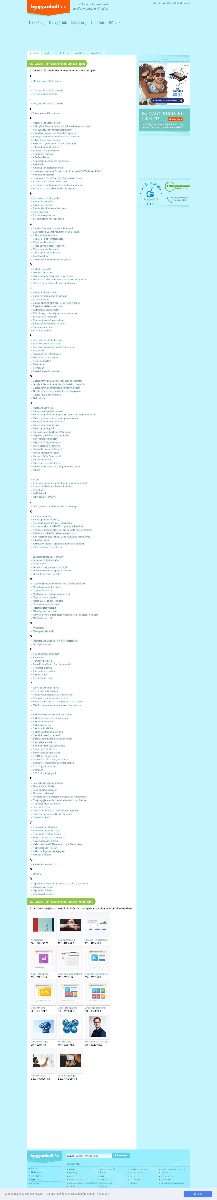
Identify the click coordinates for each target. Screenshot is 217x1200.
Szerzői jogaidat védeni (44, 766)
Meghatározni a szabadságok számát (51, 594)
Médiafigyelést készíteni (45, 611)
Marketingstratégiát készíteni (47, 587)
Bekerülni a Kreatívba (43, 201)
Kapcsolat (35, 1183)
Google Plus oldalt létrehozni (47, 395)
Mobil (133, 1176)
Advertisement (37, 1176)
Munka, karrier (167, 1176)
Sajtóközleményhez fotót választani (50, 718)
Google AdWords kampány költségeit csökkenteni (57, 381)
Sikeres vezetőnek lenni (45, 749)
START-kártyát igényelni (45, 756)
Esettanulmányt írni (42, 327)
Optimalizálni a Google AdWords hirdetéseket (55, 641)
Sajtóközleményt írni (43, 721)
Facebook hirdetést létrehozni (47, 340)
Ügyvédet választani (43, 887)
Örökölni (37, 874)
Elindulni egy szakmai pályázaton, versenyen (55, 313)
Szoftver (134, 1183)
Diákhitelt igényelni (42, 269)
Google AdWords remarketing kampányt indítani (56, 388)
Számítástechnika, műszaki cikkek (83, 1183)
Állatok (71, 1169)
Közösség (79, 22)
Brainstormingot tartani (44, 215)
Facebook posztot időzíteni (46, 343)
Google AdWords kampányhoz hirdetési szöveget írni (59, 384)
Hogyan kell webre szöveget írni (48, 449)
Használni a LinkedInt (43, 408)
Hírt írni (36, 470)
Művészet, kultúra (76, 1180)
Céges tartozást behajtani (45, 249)
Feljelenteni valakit (42, 361)
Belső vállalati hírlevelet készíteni (49, 208)
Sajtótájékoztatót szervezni (46, 735)
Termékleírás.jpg (38, 1076)
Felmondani (38, 368)
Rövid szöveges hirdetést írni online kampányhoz (57, 705)
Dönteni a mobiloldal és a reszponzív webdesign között (60, 279)
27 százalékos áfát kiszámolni (48, 90)
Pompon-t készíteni (42, 661)
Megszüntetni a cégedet (45, 597)
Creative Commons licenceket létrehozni (53, 228)
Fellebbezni (38, 364)
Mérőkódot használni (43, 618)
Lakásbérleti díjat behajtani (46, 560)
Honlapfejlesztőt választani (46, 453)
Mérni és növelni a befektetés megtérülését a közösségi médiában (65, 615)
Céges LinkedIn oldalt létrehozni (48, 246)
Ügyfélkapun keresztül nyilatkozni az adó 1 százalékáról (60, 884)
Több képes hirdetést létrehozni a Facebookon (55, 810)
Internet (72, 1176)
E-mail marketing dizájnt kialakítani (50, 296)
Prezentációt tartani (42, 668)
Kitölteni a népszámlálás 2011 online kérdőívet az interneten (62, 530)
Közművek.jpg (64, 1041)
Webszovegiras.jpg (67, 1076)
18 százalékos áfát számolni (47, 81)
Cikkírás (98, 22)
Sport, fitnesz (166, 1180)
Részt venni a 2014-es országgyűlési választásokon (58, 701)
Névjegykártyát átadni (43, 631)
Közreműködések (165, 2)
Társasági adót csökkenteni (46, 804)
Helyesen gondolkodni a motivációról (51, 435)
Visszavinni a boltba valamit (47, 834)
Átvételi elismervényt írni (45, 864)
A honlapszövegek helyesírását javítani (52, 130)
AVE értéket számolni (43, 175)
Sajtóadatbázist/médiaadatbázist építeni (52, 715)
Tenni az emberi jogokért (45, 790)
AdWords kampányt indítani (46, 140)
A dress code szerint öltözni (46, 123)
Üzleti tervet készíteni (44, 894)
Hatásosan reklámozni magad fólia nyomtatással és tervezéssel (64, 415)
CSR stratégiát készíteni (45, 235)
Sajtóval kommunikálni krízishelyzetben (52, 739)
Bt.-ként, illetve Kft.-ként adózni (48, 219)
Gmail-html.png (38, 1008)
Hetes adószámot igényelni (46, 446)
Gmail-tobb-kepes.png (95, 1008)
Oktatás (103, 1180)
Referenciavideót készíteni (46, 688)
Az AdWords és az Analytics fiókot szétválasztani (57, 178)
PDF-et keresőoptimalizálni (46, 654)
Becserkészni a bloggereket (46, 198)
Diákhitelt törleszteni (43, 273)
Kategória (34, 53)
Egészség (73, 1173)
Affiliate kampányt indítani (46, 147)
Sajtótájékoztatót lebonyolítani (48, 732)
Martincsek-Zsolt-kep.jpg (96, 1041)
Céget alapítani (40, 256)
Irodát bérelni (39, 493)
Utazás (72, 1186)
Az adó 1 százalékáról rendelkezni (50, 181)
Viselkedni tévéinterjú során (46, 830)
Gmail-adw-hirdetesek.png (70, 974)
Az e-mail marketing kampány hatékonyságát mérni (58, 185)
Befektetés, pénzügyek (140, 1169)
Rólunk (115, 22)
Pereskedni (38, 657)
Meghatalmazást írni (43, 591)
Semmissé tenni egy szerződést (49, 746)
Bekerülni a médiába (43, 205)
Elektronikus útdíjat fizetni (46, 310)
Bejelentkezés (183, 2)
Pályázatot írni (40, 675)
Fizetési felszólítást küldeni (46, 371)
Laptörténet (80, 53)
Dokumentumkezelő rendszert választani (53, 276)
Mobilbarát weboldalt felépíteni (48, 601)
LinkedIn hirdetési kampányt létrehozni (52, 570)
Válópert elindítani (42, 855)
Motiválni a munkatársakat (46, 604)
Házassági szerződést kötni (46, 463)
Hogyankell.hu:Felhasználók (47, 354)
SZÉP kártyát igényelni (44, 773)
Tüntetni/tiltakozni (42, 817)
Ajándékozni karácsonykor (46, 150)
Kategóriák (58, 22)
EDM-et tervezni (41, 299)
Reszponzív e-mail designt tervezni (50, 698)
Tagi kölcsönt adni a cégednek (48, 783)
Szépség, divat (106, 1183)
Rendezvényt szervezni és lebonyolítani (52, 695)
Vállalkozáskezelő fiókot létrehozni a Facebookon (57, 844)
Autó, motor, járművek (109, 1169)
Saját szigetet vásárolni (44, 742)
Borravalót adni (40, 212)
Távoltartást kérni (41, 807)
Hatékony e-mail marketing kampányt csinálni (55, 418)
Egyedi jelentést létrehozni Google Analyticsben (56, 303)
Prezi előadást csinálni (44, 671)
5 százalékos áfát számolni (46, 113)
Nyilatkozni (38, 628)
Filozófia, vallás (137, 1173)
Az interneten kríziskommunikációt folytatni (54, 188)
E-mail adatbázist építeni (45, 292)
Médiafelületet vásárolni (44, 608)
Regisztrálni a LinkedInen (45, 691)
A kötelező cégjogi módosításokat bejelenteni (55, 133)
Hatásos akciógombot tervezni (48, 411)
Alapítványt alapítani (43, 154)
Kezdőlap (37, 22)
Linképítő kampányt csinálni (47, 574)
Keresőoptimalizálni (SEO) (46, 519)
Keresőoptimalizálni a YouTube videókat (52, 523)
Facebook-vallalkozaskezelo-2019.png (97, 940)
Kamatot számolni (42, 516)
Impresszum (36, 1180)
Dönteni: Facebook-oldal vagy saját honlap (54, 283)
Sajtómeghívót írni (42, 725)
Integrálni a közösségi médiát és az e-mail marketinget (60, 483)
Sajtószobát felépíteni (43, 728)
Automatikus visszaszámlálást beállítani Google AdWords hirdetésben (67, 171)
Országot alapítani (42, 644)
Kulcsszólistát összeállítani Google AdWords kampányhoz (61, 537)
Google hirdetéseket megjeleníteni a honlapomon (57, 391)
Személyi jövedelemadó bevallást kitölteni (53, 763)
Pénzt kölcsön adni (42, 678)
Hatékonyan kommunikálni (46, 425)
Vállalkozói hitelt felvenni (45, 848)
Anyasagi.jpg (37, 940)
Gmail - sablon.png (39, 974)
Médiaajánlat (36, 1172)
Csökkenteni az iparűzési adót (48, 239)
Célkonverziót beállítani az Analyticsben (52, 259)
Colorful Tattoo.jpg (66, 940)
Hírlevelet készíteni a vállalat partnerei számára (56, 466)
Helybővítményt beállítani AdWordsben (52, 432)
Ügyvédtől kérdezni (42, 890)
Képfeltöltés (96, 53)
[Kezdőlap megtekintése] (49, 8)
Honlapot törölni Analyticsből (47, 456)
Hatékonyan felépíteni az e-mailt (49, 422)
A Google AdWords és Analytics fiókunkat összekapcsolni (61, 126)
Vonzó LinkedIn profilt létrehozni (48, 837)
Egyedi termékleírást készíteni (48, 306)
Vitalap (154, 2)
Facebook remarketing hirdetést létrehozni (53, 347)
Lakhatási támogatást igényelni (48, 557)
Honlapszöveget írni (43, 459)
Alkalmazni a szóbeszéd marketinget (51, 161)
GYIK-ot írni (39, 398)
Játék (102, 1176)
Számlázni (38, 770)
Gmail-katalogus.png (67, 1008)
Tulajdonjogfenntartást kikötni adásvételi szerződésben (60, 800)
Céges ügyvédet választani (46, 252)
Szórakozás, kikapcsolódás (172, 1183)
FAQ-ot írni (38, 350)
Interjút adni (39, 490)
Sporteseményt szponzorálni (47, 753)
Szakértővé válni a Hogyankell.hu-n (50, 759)
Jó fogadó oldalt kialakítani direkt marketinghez (56, 506)
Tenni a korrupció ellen (44, 786)
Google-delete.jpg (39, 1041)
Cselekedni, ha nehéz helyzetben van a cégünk (56, 232)
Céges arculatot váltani (44, 242)
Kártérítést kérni (41, 540)
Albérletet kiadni (41, 157)
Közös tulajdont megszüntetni (47, 547)
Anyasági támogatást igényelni (48, 168)
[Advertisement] (109, 39)
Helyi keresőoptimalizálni (45, 439)
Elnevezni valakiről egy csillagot (49, 320)
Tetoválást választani (43, 793)
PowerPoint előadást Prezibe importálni (52, 664)
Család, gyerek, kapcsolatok (173, 1169)
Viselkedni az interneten (45, 827)
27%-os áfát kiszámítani (45, 94)
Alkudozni (38, 164)
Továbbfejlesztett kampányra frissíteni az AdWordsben (60, 797)
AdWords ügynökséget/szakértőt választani (54, 143)
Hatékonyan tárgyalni (43, 428)
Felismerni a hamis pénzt (45, 357)
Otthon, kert (135, 1180)
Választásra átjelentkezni (45, 841)
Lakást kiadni (39, 564)
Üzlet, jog (103, 1186)
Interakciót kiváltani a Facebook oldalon (52, 486)
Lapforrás (64, 53)
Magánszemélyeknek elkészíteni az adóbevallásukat (59, 584)
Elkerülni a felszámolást (45, 317)
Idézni (36, 480)
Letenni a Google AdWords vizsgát (50, 567)
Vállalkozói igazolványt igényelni (49, 851)
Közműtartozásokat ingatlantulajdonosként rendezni (58, 544)
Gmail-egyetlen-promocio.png (97, 974)
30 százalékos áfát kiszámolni (48, 104)
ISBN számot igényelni (44, 497)
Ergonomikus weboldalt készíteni (49, 324)
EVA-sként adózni (42, 331)
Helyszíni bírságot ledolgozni (47, 442)
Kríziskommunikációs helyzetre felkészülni (54, 533)
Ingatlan (164, 1173)
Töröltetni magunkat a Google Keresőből (53, 814)
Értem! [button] (198, 1194)
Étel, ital (103, 1173)
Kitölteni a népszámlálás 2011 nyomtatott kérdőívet (58, 526)
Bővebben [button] (103, 1193)
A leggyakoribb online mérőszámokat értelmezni (56, 137)
